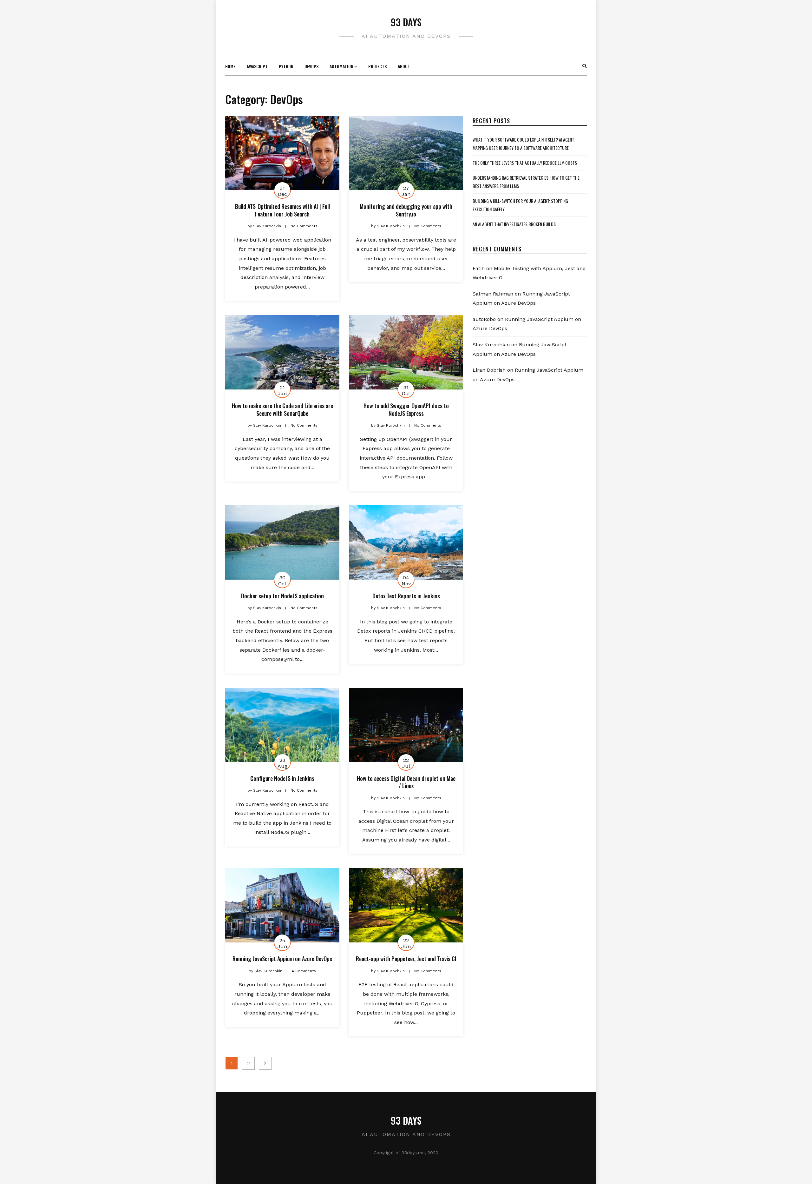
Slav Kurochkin (491, 345)
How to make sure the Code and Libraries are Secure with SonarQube (282, 409)
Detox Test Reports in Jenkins (406, 596)
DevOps (311, 66)
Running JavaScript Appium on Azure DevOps (282, 959)
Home (230, 66)
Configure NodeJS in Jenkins (282, 778)
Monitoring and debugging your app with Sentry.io (406, 210)
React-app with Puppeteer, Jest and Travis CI (406, 959)
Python (286, 66)
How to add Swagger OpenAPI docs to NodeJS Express (406, 409)
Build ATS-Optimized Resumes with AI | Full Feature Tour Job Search (282, 210)
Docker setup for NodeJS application (282, 596)
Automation (341, 66)
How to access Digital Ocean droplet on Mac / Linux (406, 782)
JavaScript (257, 66)
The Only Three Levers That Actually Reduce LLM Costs (525, 162)
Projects (377, 66)
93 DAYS (406, 22)
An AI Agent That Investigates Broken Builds (514, 224)
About (404, 66)
